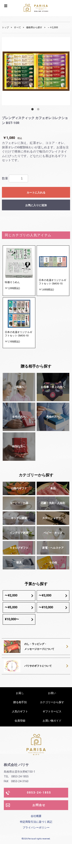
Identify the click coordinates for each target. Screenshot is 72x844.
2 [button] (39, 110)
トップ (5, 27)
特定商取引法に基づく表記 (36, 821)
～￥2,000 (52, 27)
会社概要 (36, 816)
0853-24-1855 (39, 792)
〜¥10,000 (46, 607)
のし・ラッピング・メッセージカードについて (39, 646)
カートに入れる (36, 192)
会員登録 (20, 720)
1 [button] (33, 110)
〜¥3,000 (45, 595)
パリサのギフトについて (38, 665)
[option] (36, 71)
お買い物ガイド (52, 720)
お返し (20, 693)
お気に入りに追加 (36, 205)
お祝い (52, 693)
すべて (17, 27)
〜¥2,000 (11, 595)
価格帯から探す (34, 27)
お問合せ (39, 805)
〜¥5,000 (11, 607)
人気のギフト (20, 711)
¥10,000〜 (12, 619)
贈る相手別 (20, 702)
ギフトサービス (52, 711)
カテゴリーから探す (52, 702)
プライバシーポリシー (36, 827)
